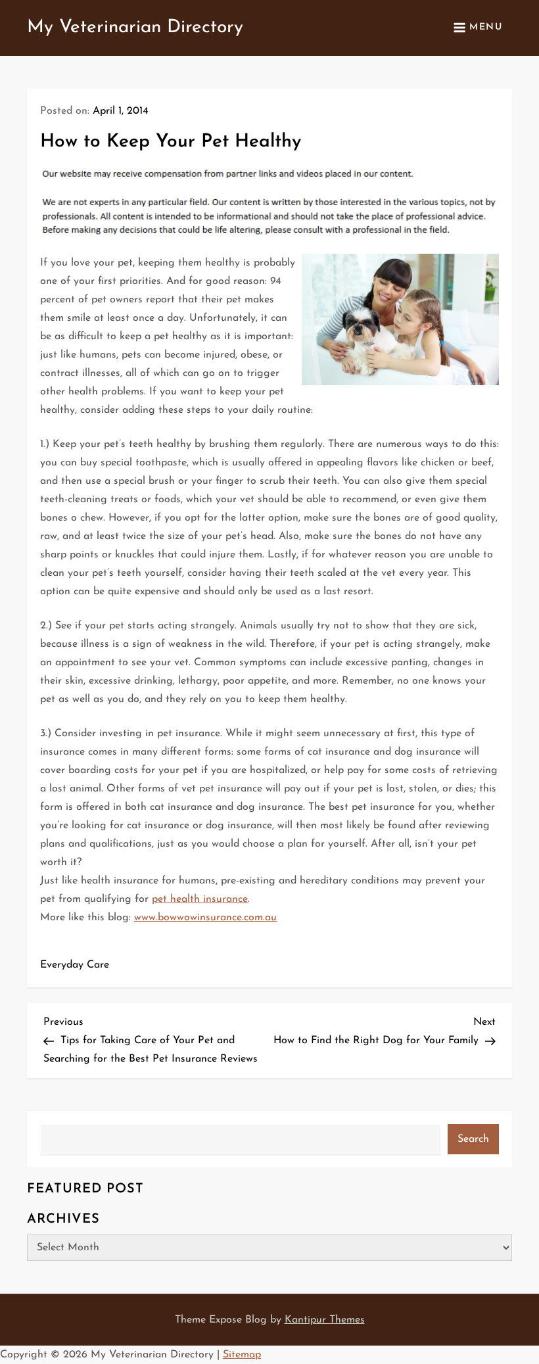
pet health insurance (200, 899)
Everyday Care (74, 965)
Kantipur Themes (325, 1320)
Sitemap (242, 1355)
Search (473, 1139)
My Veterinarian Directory (135, 27)
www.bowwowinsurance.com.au (205, 917)
